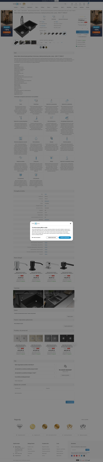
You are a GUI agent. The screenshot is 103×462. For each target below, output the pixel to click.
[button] (36, 237)
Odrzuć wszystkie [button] (52, 237)
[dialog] (51, 231)
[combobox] (70, 223)
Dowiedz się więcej (46, 234)
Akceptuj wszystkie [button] (65, 237)
